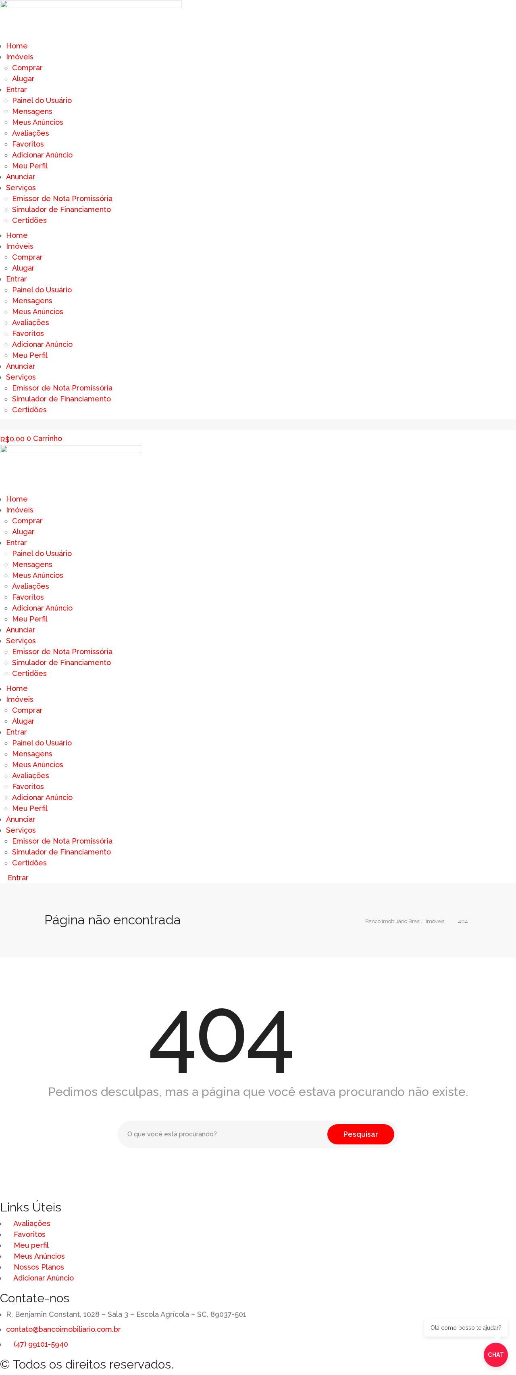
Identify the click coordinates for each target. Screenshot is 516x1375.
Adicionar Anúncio (42, 155)
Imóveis (19, 56)
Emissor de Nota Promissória (62, 198)
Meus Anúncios (37, 122)
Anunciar (20, 176)
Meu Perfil (30, 166)
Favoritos (28, 144)
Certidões (29, 220)
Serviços (21, 187)
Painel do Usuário (42, 100)
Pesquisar (360, 1134)
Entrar (16, 89)
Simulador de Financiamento (61, 209)
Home (17, 46)
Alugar (23, 78)
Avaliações (30, 133)
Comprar (27, 67)
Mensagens (32, 111)
